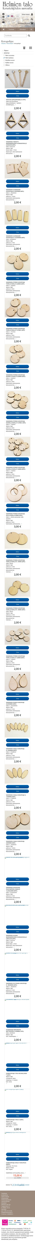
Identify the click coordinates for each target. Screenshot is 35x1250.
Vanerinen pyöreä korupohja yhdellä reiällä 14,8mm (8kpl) (15, 656)
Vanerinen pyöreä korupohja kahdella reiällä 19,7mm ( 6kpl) (16, 422)
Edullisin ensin (10, 60)
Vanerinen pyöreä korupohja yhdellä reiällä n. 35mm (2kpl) (15, 561)
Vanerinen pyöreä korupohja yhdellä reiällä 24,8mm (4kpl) (15, 283)
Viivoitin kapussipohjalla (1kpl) (16, 99)
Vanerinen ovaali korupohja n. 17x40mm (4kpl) (16, 795)
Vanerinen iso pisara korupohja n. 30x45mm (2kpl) (16, 984)
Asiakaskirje (4, 1195)
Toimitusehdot (5, 1201)
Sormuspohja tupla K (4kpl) (14, 1119)
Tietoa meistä (5, 1196)
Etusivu (3, 43)
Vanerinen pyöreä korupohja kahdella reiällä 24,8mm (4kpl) (15, 375)
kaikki (21, 1184)
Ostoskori (23, 29)
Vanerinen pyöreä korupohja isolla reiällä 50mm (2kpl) (15, 514)
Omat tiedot (26, 14)
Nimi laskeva (9, 58)
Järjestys (7, 53)
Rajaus (6, 50)
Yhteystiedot (4, 1198)
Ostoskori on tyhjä (24, 23)
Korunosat (10, 43)
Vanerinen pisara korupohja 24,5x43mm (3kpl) (15, 703)
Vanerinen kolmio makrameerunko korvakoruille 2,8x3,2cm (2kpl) (16, 937)
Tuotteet (11, 29)
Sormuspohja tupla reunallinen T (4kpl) (16, 1074)
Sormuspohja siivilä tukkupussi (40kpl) (16, 1163)
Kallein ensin (9, 63)
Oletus (7, 65)
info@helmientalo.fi (6, 1212)
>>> (27, 1184)
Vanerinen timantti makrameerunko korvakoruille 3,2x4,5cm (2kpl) (16, 143)
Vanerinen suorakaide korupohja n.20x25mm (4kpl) (15, 190)
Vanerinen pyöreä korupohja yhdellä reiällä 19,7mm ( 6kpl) (15, 329)
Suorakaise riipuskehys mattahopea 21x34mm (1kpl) (15, 1030)
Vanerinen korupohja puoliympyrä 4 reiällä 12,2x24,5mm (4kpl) (13, 889)
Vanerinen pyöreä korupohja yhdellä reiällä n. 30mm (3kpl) (15, 609)
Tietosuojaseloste (6, 1200)
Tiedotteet (4, 1193)
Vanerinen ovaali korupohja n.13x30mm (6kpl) (15, 749)
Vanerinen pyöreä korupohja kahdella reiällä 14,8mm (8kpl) (15, 468)
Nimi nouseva (9, 55)
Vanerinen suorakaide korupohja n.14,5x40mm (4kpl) (15, 236)
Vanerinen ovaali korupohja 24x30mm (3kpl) (15, 842)
